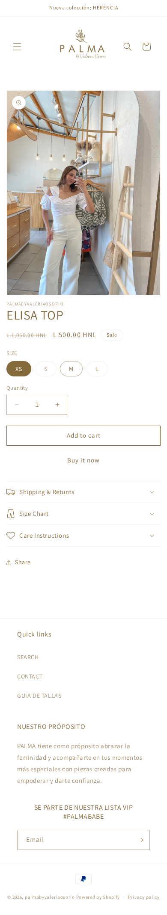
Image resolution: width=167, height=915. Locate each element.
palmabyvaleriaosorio (50, 897)
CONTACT (29, 676)
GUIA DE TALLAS (39, 695)
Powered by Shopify (98, 897)
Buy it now (83, 460)
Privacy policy (144, 897)
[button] (17, 46)
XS (18, 369)
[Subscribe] (140, 840)
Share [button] (23, 562)
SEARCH (28, 657)
